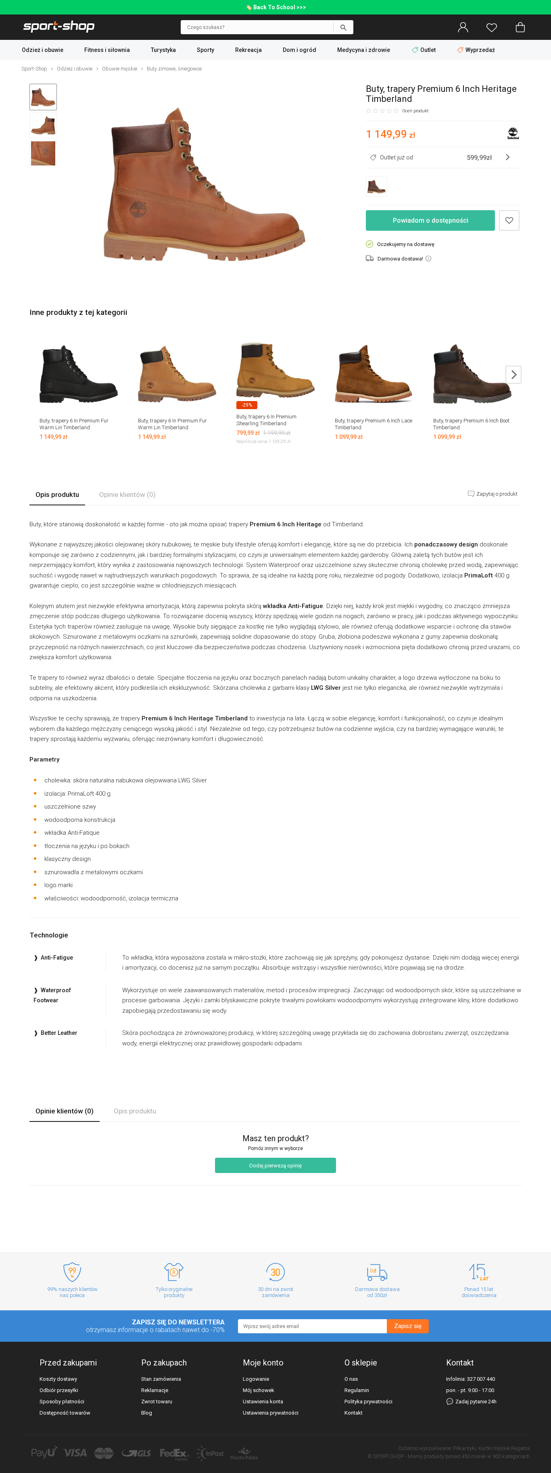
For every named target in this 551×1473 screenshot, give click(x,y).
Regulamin (356, 1390)
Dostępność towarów (65, 1413)
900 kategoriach (511, 1456)
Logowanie (256, 1379)
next (513, 375)
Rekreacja (248, 50)
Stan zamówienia (161, 1379)
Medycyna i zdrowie (363, 50)
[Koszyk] (520, 27)
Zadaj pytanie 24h (475, 1402)
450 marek (473, 1456)
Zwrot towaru (156, 1402)
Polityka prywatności (368, 1402)
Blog (146, 1413)
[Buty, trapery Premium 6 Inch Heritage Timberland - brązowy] (204, 185)
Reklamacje (154, 1390)
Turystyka (163, 50)
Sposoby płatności (62, 1402)
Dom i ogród (299, 50)
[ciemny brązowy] (376, 186)
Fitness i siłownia (107, 50)
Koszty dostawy (58, 1379)
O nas (351, 1379)
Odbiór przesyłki (59, 1390)
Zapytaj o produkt (496, 494)
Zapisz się (408, 1326)
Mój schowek (258, 1390)
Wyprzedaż (479, 50)
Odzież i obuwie (42, 50)
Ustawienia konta (263, 1402)
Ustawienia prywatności (270, 1413)
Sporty (205, 50)
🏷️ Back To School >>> (275, 7)
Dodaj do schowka (509, 220)
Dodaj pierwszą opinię (275, 1166)
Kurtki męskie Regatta (504, 1448)
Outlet (428, 50)
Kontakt (353, 1413)
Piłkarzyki (464, 1448)
